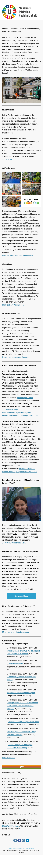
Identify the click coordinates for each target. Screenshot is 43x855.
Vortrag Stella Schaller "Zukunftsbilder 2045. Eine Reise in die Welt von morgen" (22, 706)
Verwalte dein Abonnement (25, 848)
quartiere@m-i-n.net (25, 398)
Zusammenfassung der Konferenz (16, 357)
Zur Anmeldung (21, 596)
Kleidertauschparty (15, 664)
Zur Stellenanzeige (10, 409)
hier (20, 829)
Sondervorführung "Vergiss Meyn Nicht (23, 722)
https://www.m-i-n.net (10, 826)
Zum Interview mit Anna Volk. (14, 543)
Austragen (12, 848)
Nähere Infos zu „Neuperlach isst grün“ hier (19, 472)
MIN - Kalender (8, 758)
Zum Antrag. (7, 159)
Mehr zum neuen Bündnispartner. (15, 632)
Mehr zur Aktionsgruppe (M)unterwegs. (18, 255)
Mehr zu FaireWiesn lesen (13, 305)
